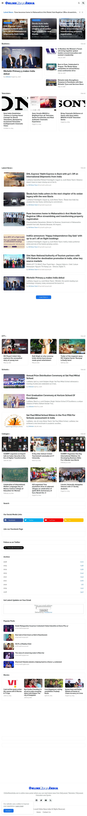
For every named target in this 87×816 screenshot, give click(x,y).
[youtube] (46, 800)
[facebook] (36, 800)
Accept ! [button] (8, 811)
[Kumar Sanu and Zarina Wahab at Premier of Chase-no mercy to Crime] (74, 683)
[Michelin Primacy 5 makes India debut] (22, 57)
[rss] (50, 800)
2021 (43, 581)
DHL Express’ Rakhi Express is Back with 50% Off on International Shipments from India (52, 175)
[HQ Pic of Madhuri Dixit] (9, 646)
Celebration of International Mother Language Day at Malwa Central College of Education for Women (14, 488)
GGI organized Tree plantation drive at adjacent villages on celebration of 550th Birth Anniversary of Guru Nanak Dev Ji (43, 489)
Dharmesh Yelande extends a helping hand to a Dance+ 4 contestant (38, 662)
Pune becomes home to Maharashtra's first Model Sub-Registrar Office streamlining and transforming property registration (46, 12)
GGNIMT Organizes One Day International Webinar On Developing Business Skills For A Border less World (71, 457)
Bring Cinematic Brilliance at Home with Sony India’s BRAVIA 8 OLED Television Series (72, 116)
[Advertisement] (43, 149)
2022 (43, 577)
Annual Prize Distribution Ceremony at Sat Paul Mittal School (53, 377)
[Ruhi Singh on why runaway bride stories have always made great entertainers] (43, 346)
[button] (2, 3)
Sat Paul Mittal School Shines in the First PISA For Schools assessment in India (50, 416)
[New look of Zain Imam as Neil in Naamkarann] (9, 637)
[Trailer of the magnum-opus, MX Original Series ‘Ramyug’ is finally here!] (72, 346)
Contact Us (47, 812)
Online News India (44, 809)
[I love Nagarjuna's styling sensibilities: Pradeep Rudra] (54, 683)
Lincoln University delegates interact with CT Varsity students (72, 487)
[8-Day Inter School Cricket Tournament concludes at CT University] (43, 444)
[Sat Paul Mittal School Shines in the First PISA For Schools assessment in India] (14, 421)
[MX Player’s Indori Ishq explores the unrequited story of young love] (15, 346)
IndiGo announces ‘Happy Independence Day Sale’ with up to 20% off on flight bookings (54, 237)
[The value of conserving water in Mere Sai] (9, 655)
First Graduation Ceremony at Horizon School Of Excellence (50, 396)
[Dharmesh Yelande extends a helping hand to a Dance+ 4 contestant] (9, 664)
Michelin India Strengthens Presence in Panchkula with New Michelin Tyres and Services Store (70, 82)
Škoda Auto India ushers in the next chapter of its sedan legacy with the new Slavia (54, 195)
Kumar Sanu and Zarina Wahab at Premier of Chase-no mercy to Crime (74, 691)
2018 (43, 592)
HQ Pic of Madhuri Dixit (23, 644)
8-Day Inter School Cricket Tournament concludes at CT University (43, 456)
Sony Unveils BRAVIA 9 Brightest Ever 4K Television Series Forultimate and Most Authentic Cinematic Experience (43, 117)
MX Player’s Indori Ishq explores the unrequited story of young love (13, 358)
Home (38, 812)
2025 (43, 565)
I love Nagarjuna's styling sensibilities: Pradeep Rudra (53, 691)
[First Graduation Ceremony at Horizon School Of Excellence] (14, 401)
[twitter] (41, 800)
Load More (43, 297)
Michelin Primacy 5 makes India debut (19, 72)
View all (83, 43)
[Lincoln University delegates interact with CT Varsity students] (72, 474)
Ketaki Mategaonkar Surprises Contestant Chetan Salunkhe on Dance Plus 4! (41, 626)
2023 (43, 573)
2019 (43, 588)
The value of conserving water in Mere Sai (29, 653)
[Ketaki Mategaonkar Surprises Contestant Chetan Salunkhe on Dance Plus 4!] (9, 628)
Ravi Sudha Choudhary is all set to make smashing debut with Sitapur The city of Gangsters (33, 692)
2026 (43, 562)
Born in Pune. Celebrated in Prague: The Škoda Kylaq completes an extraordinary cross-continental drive (68, 67)
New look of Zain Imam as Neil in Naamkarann (31, 635)
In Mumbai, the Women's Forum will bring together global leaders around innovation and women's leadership (70, 52)
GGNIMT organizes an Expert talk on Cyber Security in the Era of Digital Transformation (15, 456)
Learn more (19, 806)
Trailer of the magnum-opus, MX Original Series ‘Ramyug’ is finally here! (72, 358)
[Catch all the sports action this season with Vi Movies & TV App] (13, 683)
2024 (43, 569)
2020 (43, 584)
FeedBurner (48, 612)
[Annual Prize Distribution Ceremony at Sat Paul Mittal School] (14, 381)
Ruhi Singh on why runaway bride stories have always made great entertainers (42, 358)
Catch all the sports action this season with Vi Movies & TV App (13, 691)
